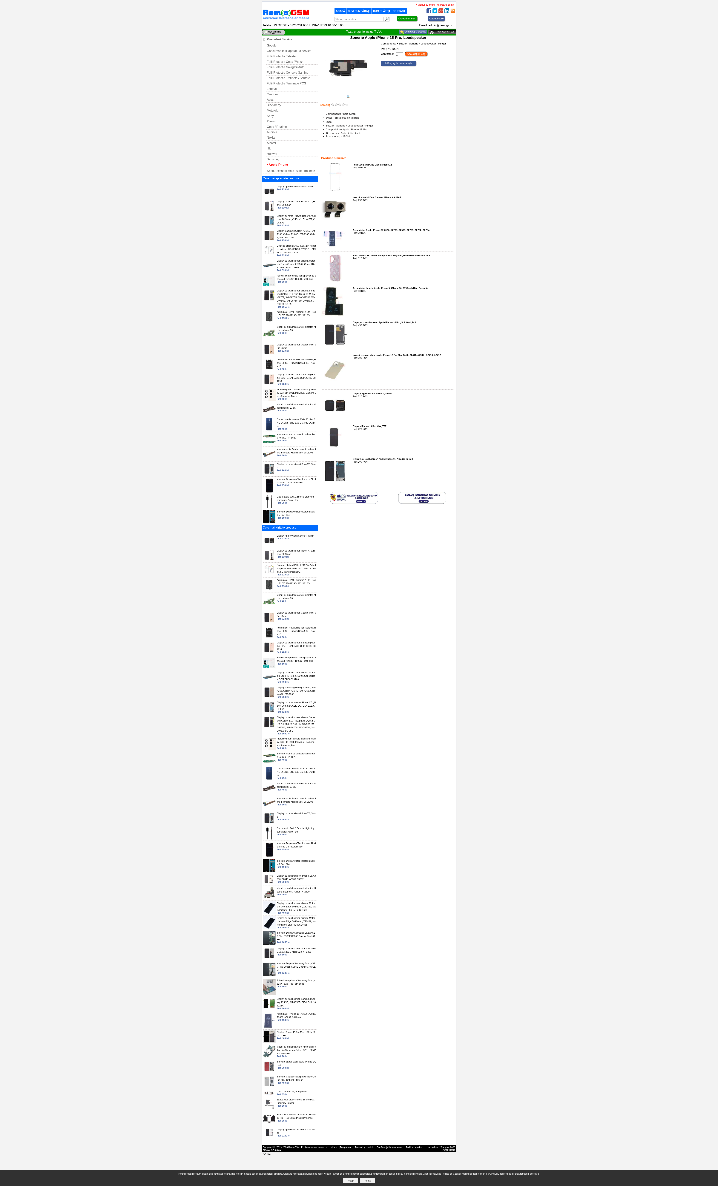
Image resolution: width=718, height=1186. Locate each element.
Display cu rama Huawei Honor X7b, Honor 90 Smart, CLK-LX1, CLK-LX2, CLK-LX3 (296, 219)
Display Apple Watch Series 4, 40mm (295, 186)
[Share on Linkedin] (446, 12)
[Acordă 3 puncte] (339, 105)
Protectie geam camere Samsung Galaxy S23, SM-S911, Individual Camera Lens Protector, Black (296, 393)
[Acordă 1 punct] (332, 105)
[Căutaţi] (386, 20)
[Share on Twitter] (434, 12)
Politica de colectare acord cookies (319, 1147)
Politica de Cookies (451, 1174)
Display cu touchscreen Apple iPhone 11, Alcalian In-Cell (383, 459)
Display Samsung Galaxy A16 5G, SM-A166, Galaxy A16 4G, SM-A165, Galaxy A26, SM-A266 (296, 234)
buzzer (342, 153)
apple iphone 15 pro (367, 153)
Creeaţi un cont (407, 18)
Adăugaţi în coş (416, 53)
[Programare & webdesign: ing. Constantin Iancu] (272, 1150)
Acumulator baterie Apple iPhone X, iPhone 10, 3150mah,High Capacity (390, 288)
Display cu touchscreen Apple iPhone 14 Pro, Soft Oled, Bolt (384, 322)
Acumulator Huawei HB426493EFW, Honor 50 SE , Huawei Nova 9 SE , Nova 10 (296, 363)
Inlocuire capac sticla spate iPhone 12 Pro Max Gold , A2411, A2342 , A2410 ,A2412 (397, 355)
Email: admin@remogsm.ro (437, 25)
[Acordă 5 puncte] (347, 105)
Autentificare (436, 18)
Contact (399, 11)
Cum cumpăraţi (359, 11)
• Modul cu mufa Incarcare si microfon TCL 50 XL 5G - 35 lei (428, 4)
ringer (351, 153)
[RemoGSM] (286, 19)
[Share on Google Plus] (440, 12)
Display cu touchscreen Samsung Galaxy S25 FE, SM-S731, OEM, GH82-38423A (296, 378)
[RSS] (452, 12)
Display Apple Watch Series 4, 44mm (372, 393)
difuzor (333, 153)
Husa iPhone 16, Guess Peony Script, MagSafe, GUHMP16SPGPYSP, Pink (391, 255)
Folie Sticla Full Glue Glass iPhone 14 (372, 164)
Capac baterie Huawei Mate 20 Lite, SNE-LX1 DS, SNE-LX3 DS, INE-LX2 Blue (296, 422)
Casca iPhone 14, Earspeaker (292, 1091)
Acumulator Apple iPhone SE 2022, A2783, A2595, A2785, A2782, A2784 (391, 230)
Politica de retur (414, 1147)
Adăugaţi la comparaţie (398, 63)
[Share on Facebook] (428, 12)
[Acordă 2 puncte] (336, 105)
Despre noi (345, 1147)
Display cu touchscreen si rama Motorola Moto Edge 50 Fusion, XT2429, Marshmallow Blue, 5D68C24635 (296, 906)
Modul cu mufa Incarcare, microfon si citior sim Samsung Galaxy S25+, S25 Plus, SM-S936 (296, 1050)
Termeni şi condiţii (364, 1147)
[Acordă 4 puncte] (343, 105)
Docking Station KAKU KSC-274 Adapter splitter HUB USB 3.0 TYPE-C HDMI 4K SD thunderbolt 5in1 (296, 249)
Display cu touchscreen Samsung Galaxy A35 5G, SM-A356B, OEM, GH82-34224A (296, 1002)
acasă (340, 11)
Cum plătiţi (381, 11)
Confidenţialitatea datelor (389, 1147)
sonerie (399, 153)
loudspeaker (386, 153)
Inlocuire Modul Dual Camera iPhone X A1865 (377, 197)
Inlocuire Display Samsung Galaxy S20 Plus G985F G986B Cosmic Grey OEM (296, 967)
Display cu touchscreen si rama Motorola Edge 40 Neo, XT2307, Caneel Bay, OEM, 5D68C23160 (296, 264)
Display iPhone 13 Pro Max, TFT (369, 426)
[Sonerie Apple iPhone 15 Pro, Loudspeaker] (348, 93)
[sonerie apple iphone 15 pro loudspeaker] (348, 97)
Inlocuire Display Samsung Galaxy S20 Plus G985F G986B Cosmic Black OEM (296, 936)
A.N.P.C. (267, 1154)
